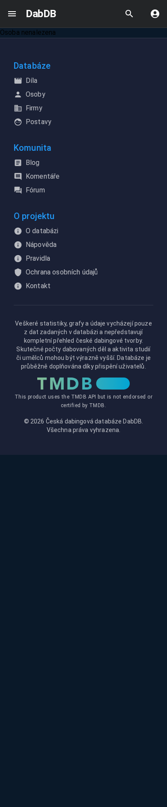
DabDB (41, 14)
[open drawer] (12, 13)
